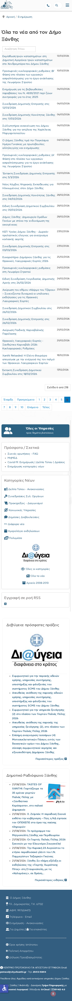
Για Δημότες (17, 929)
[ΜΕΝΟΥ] (67, 5)
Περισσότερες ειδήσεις (49, 880)
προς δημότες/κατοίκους (40, 430)
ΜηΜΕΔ (12, 458)
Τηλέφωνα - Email (21, 917)
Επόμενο (32, 407)
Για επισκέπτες (38, 929)
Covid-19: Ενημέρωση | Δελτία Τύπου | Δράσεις (36, 462)
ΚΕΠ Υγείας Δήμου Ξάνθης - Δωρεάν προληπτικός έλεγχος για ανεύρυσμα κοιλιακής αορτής (25, 235)
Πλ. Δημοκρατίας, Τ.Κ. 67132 (26, 904)
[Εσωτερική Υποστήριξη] (4, 6)
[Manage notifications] (53, 993)
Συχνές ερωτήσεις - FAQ (23, 453)
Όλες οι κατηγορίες (37, 569)
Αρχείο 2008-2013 (37, 583)
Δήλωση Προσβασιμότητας (25, 957)
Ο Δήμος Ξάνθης (20, 898)
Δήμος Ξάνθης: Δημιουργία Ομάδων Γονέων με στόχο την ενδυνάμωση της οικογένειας (25, 221)
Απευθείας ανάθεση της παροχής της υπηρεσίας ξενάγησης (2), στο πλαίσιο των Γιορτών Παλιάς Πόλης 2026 (38, 726)
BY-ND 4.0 (59, 989)
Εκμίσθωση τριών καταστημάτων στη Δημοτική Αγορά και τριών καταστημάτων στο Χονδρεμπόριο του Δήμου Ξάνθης (27, 60)
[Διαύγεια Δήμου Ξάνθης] (36, 651)
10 (22, 407)
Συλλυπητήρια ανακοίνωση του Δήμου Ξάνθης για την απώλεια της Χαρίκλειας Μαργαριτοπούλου (26, 130)
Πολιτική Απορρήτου (20, 951)
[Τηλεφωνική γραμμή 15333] (48, 5)
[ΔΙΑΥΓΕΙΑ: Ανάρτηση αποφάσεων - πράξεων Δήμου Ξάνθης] (35, 553)
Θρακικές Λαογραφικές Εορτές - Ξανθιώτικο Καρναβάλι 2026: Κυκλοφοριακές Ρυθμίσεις (22, 345)
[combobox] (57, 5)
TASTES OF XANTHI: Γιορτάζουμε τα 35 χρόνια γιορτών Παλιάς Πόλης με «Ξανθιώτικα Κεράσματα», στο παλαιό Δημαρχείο (27, 797)
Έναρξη (8, 399)
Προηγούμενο (25, 399)
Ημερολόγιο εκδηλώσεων (23, 531)
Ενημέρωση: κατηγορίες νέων (26, 466)
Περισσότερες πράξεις (49, 759)
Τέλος (46, 407)
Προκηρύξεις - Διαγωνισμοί (25, 503)
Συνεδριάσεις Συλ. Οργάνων (26, 496)
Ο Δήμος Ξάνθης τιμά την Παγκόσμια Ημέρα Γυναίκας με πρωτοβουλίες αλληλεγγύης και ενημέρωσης (25, 144)
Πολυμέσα (15, 538)
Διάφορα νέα (15, 524)
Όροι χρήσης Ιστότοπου (23, 944)
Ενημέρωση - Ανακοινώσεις (26, 923)
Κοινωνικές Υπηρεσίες (22, 510)
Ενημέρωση (25, 17)
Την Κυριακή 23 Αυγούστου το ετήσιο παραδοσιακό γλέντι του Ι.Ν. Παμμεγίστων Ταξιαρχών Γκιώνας (38, 852)
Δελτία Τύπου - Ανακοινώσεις (26, 489)
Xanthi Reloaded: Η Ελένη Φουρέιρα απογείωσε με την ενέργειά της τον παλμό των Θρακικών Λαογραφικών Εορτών (28, 359)
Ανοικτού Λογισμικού (17, 989)
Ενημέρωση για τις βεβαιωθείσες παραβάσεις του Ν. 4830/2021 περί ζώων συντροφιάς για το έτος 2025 (27, 93)
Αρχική (10, 17)
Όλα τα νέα (37, 576)
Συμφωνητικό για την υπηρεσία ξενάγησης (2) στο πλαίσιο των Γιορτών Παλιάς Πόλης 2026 (38, 714)
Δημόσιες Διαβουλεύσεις (23, 517)
